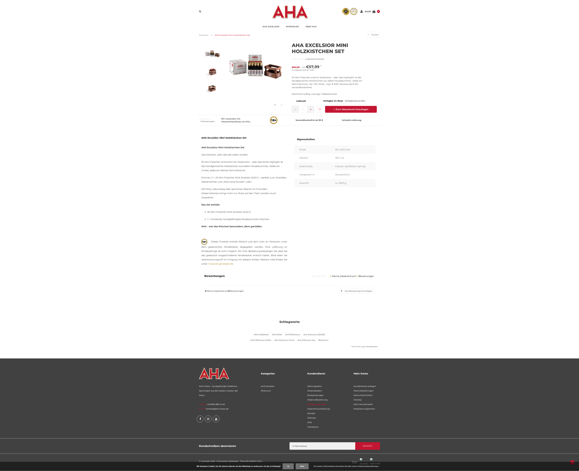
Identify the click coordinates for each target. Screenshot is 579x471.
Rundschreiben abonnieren (217, 445)
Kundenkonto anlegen (365, 386)
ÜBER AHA (311, 26)
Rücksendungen (315, 395)
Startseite (203, 35)
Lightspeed (233, 461)
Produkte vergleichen (364, 409)
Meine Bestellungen (364, 390)
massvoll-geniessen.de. (221, 263)
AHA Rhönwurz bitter (260, 340)
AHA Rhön (277, 334)
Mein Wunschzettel (363, 404)
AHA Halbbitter (261, 334)
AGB (309, 422)
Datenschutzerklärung (318, 409)
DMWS (253, 461)
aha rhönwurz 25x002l (314, 334)
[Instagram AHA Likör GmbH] (208, 419)
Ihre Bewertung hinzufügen (358, 291)
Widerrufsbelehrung (317, 400)
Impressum (313, 427)
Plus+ (260, 461)
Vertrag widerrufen (316, 404)
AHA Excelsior (271, 26)
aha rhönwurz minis (284, 340)
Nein (302, 466)
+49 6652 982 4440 (216, 404)
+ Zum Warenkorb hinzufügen (351, 109)
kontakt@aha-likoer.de (217, 409)
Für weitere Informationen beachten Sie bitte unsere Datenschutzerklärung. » (347, 466)
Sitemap (311, 418)
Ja (288, 466)
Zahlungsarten (314, 386)
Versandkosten (372, 346)
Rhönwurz (292, 26)
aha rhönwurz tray (306, 340)
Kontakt (311, 413)
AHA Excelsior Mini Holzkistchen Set (232, 35)
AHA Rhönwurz (292, 334)
